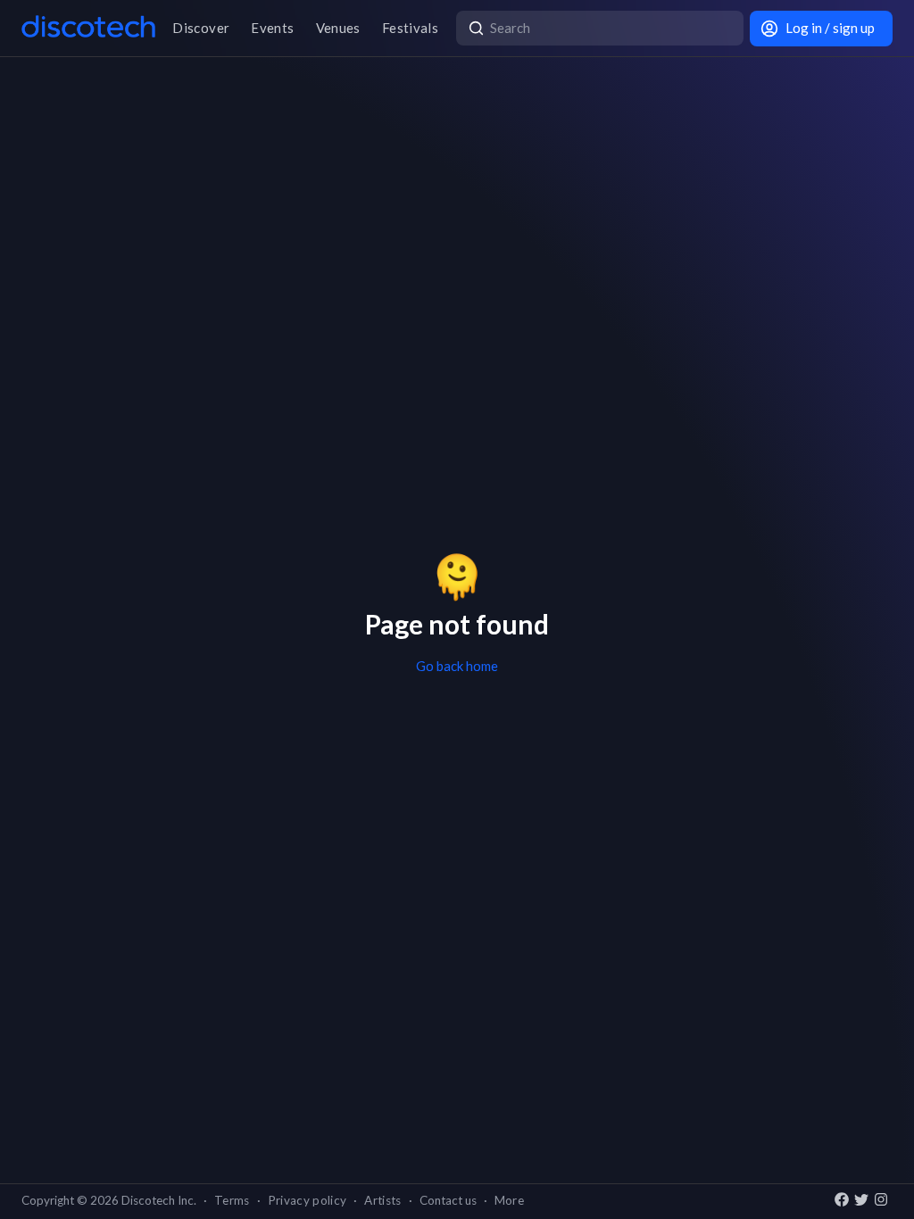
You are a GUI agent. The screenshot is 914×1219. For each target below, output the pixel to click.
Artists (382, 1200)
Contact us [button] (448, 1200)
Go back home (457, 666)
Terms (232, 1200)
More (509, 1200)
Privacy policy (307, 1200)
